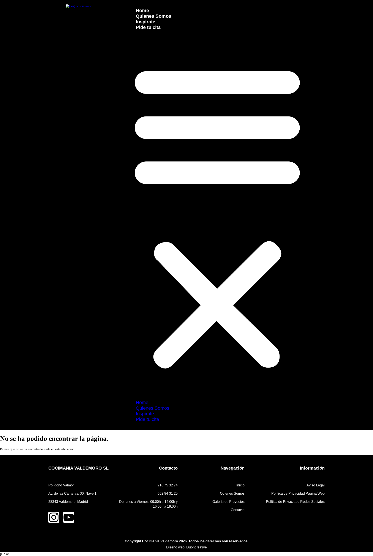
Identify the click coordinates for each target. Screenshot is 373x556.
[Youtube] (68, 517)
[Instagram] (53, 517)
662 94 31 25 (168, 493)
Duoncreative (196, 547)
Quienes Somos (153, 16)
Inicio (240, 485)
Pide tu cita (148, 27)
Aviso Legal (316, 485)
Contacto (238, 510)
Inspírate (145, 21)
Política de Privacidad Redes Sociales (295, 501)
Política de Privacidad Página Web (298, 493)
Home (142, 10)
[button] (217, 215)
